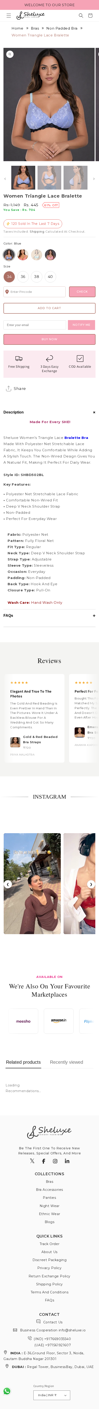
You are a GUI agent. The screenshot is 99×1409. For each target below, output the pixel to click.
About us (49, 1252)
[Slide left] (5, 179)
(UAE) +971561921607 (52, 1345)
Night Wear (50, 1206)
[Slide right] (94, 179)
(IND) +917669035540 (52, 1339)
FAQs (49, 615)
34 (9, 277)
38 (36, 277)
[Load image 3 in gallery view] (75, 178)
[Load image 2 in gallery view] (49, 178)
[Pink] (50, 254)
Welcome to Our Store (49, 5)
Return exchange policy (49, 1276)
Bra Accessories (49, 1190)
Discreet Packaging (49, 1260)
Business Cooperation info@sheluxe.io (52, 1330)
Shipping (37, 231)
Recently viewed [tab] (66, 1062)
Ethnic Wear (49, 1214)
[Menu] (8, 16)
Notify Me (81, 324)
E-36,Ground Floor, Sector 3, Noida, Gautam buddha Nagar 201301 (43, 1356)
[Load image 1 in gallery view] (23, 178)
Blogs (50, 1222)
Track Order (50, 1244)
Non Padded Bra (61, 28)
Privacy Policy (49, 1268)
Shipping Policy (49, 1284)
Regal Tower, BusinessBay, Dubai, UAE (53, 1367)
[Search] (81, 16)
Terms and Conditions (50, 1292)
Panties (49, 1198)
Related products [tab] (23, 1062)
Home (17, 28)
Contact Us (52, 1322)
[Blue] (9, 254)
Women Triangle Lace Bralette (40, 35)
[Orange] (22, 254)
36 (23, 277)
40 (50, 277)
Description (49, 412)
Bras (35, 28)
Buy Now (50, 339)
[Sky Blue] (36, 254)
